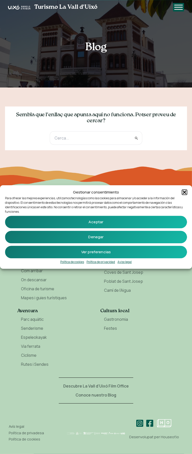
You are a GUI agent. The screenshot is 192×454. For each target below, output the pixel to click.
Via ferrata (30, 346)
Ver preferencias (96, 251)
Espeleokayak (34, 337)
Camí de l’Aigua (117, 290)
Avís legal (16, 426)
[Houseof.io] (164, 423)
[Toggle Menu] (178, 7)
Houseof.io (170, 436)
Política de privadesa (26, 432)
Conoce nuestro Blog (96, 395)
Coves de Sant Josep (123, 272)
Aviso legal (125, 262)
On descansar (34, 279)
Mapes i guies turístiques (44, 297)
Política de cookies (72, 262)
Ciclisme (28, 355)
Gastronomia (116, 319)
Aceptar (95, 221)
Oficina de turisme (37, 289)
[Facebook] (150, 423)
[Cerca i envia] (136, 138)
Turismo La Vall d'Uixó (66, 7)
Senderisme (32, 328)
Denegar (96, 237)
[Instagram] (140, 423)
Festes (110, 328)
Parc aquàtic (32, 319)
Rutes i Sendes (34, 364)
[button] (184, 192)
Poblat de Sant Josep (123, 281)
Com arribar (32, 271)
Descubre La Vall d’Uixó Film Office (96, 386)
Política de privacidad (100, 262)
